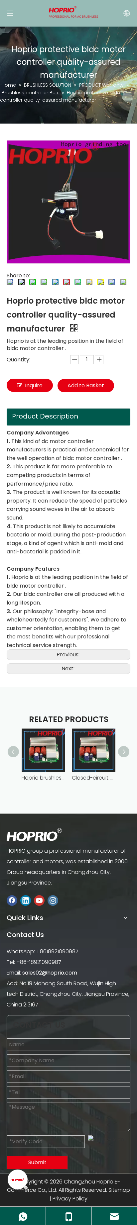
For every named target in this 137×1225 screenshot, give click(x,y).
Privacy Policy (70, 1198)
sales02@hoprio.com (49, 973)
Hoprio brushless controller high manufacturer (43, 778)
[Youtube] (39, 900)
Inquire (34, 385)
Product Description (45, 416)
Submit (37, 1162)
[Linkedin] (25, 900)
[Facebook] (12, 900)
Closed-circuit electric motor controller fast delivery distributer (93, 778)
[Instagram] (53, 900)
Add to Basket (86, 385)
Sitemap (119, 1190)
